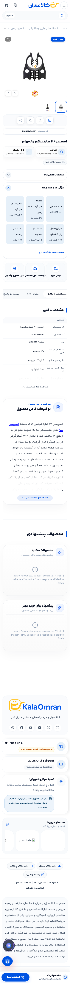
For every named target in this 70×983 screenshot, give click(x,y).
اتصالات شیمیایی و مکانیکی (43, 28)
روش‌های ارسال (48, 866)
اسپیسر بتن (17, 28)
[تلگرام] (39, 727)
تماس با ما (40, 883)
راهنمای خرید (33, 874)
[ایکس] (48, 727)
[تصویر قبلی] (15, 93)
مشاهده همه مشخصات (37, 387)
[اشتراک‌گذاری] (20, 120)
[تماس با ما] (15, 5)
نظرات (33, 294)
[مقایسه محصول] (30, 120)
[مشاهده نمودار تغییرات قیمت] (50, 120)
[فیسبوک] (21, 727)
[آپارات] (12, 727)
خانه (65, 28)
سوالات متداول (22, 883)
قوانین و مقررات (35, 888)
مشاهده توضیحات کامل (37, 498)
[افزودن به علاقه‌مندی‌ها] (40, 120)
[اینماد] (53, 840)
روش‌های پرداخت (19, 866)
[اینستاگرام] (57, 727)
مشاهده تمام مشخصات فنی (50, 252)
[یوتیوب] (30, 727)
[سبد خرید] (6, 5)
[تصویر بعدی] (8, 93)
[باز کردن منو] (64, 5)
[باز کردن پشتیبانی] (7, 961)
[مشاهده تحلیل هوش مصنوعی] (8, 946)
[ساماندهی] (27, 840)
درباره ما (53, 883)
